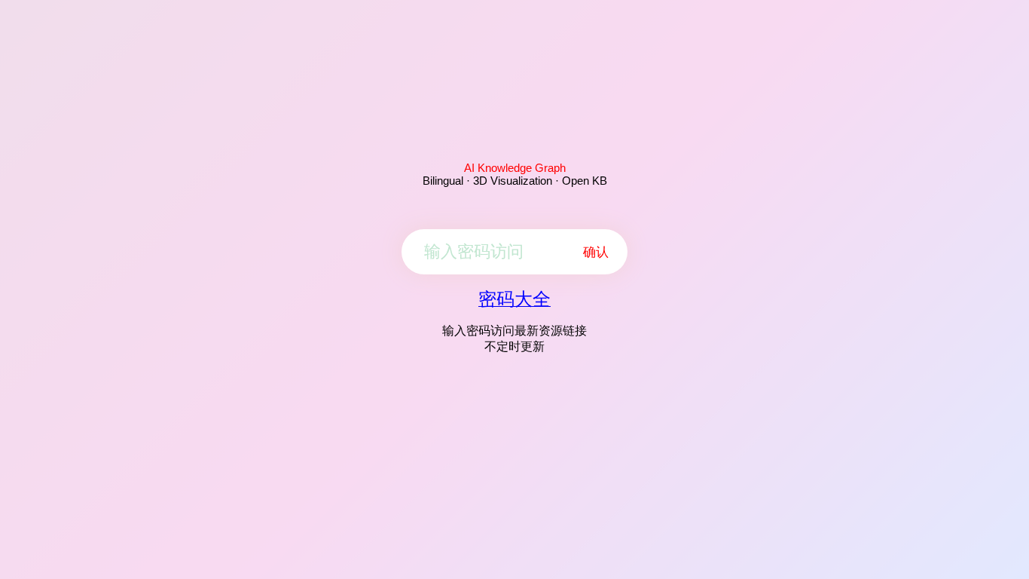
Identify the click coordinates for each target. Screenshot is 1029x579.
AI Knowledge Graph (515, 167)
